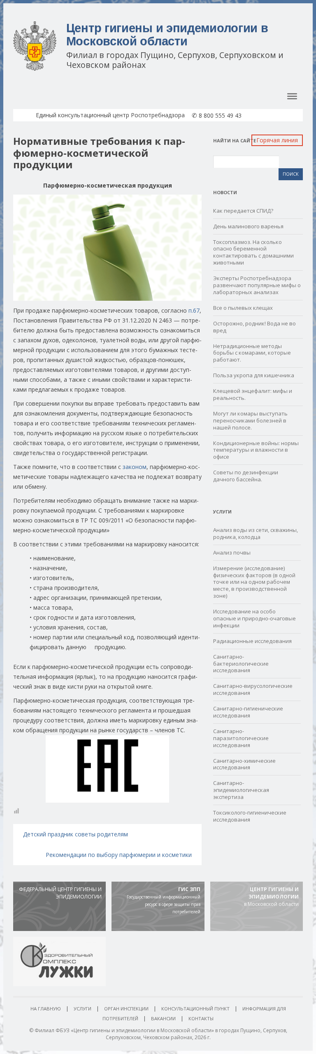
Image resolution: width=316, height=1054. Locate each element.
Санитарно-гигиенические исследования (248, 712)
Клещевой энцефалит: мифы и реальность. (252, 394)
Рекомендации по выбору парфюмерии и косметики (119, 855)
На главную (45, 1008)
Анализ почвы (232, 552)
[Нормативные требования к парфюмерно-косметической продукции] (107, 247)
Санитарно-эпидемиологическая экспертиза (241, 790)
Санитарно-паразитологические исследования (241, 738)
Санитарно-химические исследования (244, 764)
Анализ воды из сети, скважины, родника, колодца (255, 533)
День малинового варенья (248, 226)
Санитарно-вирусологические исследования (253, 689)
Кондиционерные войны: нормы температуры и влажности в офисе (256, 450)
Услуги (82, 1008)
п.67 (194, 310)
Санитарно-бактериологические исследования (241, 663)
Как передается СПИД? (243, 210)
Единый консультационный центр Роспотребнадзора (110, 115)
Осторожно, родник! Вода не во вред (254, 327)
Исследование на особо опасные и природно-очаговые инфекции (254, 618)
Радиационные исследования (252, 641)
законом (134, 467)
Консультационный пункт (195, 1008)
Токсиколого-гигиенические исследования (249, 816)
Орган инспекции (126, 1008)
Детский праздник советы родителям (75, 834)
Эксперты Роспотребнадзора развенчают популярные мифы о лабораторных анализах (257, 285)
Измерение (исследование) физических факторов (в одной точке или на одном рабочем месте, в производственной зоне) (254, 582)
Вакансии (163, 1018)
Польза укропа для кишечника (253, 375)
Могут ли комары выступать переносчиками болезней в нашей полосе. (250, 420)
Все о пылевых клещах (243, 307)
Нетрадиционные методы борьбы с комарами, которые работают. (252, 353)
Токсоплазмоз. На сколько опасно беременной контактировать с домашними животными (253, 252)
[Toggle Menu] (292, 96)
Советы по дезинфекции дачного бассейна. (245, 476)
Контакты (201, 1018)
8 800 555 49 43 (217, 115)
